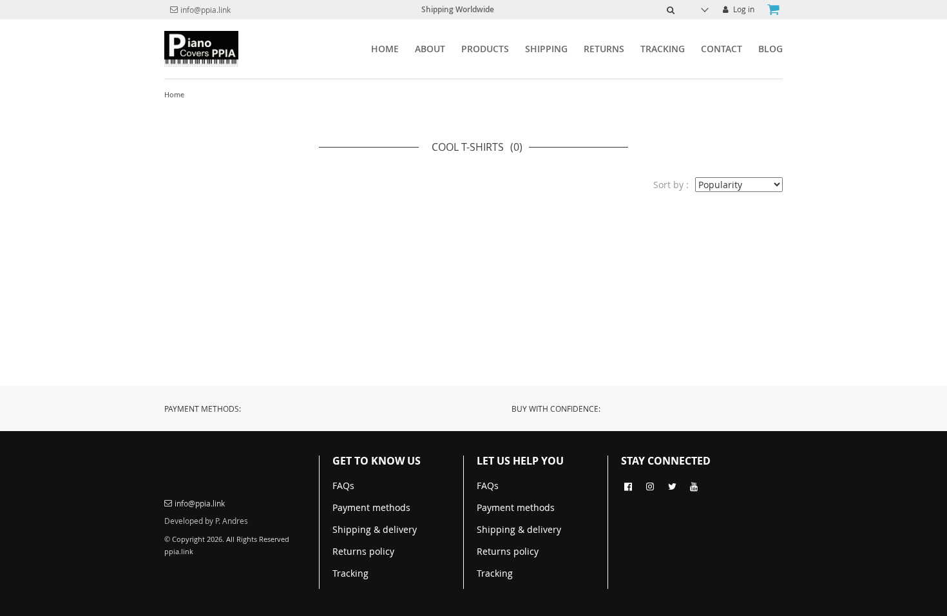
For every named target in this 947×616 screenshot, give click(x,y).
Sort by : (671, 184)
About (430, 49)
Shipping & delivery (374, 529)
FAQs (343, 485)
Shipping (546, 49)
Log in (742, 9)
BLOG (770, 49)
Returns (604, 49)
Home (385, 49)
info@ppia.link (205, 10)
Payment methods (371, 507)
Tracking (662, 49)
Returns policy (363, 551)
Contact (721, 49)
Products (485, 49)
